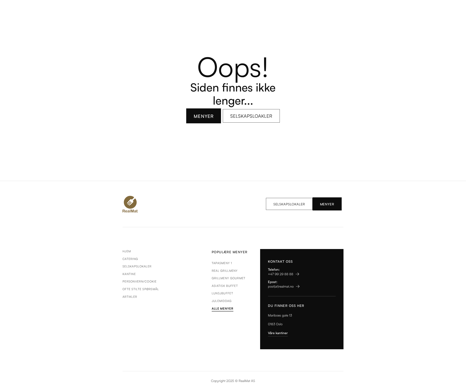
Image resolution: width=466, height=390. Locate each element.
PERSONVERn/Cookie (140, 281)
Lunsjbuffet (222, 293)
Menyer (204, 116)
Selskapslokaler (289, 204)
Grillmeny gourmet (229, 278)
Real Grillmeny (225, 270)
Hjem (127, 251)
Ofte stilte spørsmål (141, 288)
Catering (130, 258)
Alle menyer (222, 308)
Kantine (129, 273)
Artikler (130, 296)
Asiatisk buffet (225, 285)
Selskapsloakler (251, 115)
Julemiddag (222, 300)
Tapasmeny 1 (222, 262)
